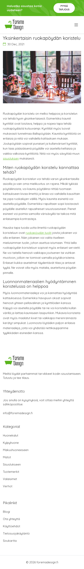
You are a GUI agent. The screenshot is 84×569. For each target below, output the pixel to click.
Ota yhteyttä (11, 519)
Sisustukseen (12, 464)
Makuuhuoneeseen (16, 450)
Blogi (6, 512)
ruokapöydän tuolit (38, 233)
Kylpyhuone (11, 443)
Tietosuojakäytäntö (16, 533)
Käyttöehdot (11, 526)
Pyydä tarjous (64, 8)
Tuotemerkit (11, 472)
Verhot (7, 486)
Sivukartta (10, 541)
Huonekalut (10, 435)
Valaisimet (10, 479)
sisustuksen (11, 158)
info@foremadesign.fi (18, 413)
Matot (7, 457)
